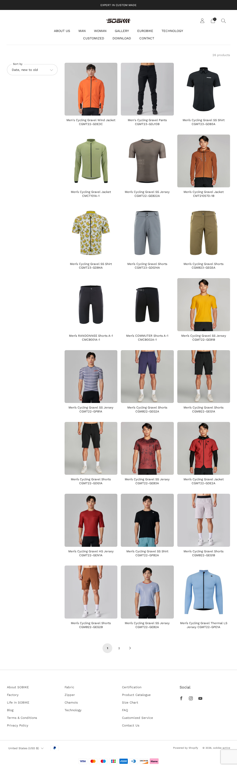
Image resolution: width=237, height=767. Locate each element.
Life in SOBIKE (18, 702)
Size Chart (130, 702)
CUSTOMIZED (93, 38)
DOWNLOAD (121, 38)
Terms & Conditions (22, 718)
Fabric (69, 687)
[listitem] (118, 5)
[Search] (223, 20)
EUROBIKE (145, 31)
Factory (13, 695)
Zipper (70, 695)
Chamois (71, 702)
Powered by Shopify (185, 747)
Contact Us (130, 725)
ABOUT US (62, 31)
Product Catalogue (136, 695)
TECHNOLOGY (172, 31)
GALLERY (122, 31)
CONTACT (146, 38)
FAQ (125, 710)
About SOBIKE (18, 687)
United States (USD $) (23, 748)
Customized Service (137, 718)
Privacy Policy (17, 725)
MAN (82, 31)
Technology (73, 710)
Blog (10, 710)
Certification (131, 687)
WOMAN (100, 31)
